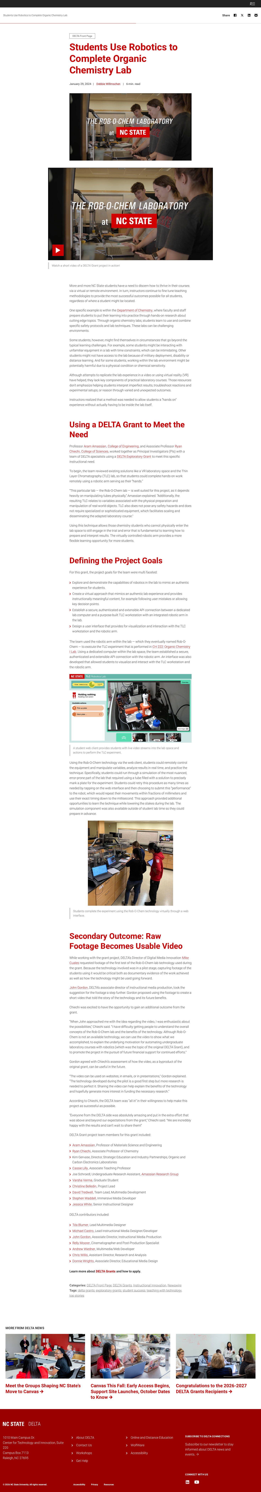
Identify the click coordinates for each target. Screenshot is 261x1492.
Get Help (82, 1461)
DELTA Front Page (99, 1285)
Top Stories (76, 1295)
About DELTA (85, 1437)
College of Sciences (94, 451)
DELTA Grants (122, 1285)
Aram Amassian (95, 446)
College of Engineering (123, 446)
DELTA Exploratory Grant (134, 456)
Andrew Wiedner (83, 1249)
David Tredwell (82, 1192)
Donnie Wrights (83, 1261)
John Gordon (79, 987)
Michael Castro (83, 1231)
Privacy (94, 1484)
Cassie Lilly (80, 1168)
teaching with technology (164, 1290)
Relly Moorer (81, 1243)
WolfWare (137, 1445)
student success (134, 1290)
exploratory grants (108, 1290)
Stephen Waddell (84, 1198)
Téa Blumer (80, 1225)
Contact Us (84, 1445)
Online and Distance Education (152, 1437)
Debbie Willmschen (108, 84)
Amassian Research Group (160, 1174)
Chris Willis (80, 1255)
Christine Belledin (84, 1186)
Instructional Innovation (149, 1285)
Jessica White (82, 1204)
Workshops (84, 1453)
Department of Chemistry (135, 310)
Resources (109, 1484)
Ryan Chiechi (81, 1151)
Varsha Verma (82, 1180)
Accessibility (139, 1453)
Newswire (174, 1285)
